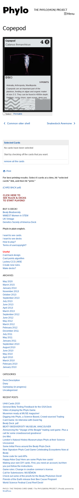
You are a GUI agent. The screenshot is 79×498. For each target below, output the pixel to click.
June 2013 (8, 304)
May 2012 (8, 321)
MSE (19, 261)
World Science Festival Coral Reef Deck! (23, 482)
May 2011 (7, 337)
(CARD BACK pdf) (12, 187)
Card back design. (12, 255)
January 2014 (10, 288)
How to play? (9, 242)
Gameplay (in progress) (14, 387)
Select (8, 114)
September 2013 (11, 298)
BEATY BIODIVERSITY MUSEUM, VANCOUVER (27, 426)
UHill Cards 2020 (11, 403)
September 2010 (11, 344)
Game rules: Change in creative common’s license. (28, 469)
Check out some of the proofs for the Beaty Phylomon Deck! (32, 476)
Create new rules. (11, 265)
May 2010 (8, 354)
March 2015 (9, 284)
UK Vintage (8, 219)
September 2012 (11, 314)
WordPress (7, 491)
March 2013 (9, 311)
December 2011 (11, 331)
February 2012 (10, 327)
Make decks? (9, 268)
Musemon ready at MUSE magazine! (21, 413)
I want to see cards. (12, 235)
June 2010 (8, 350)
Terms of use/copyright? (14, 245)
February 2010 (10, 364)
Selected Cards (12, 142)
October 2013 (9, 294)
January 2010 (10, 367)
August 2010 (9, 347)
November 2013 (11, 291)
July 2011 (7, 334)
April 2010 (8, 357)
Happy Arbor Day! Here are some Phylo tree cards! (28, 459)
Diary (5, 383)
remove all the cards (14, 161)
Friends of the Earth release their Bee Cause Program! (30, 479)
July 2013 (7, 301)
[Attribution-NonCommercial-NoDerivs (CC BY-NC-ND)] (8, 77)
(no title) (7, 436)
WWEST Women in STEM (15, 215)
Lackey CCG (9, 261)
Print (8, 171)
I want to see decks (12, 238)
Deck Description (11, 380)
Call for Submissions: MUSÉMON (19, 472)
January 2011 (9, 341)
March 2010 (9, 360)
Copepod (10, 41)
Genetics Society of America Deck (19, 222)
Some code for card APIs (15, 456)
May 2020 (8, 281)
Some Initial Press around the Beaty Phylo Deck (26, 446)
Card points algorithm (13, 258)
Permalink (17, 114)
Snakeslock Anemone (60, 123)
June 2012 (8, 317)
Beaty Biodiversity (12, 212)
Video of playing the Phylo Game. (19, 410)
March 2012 (9, 324)
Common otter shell (18, 123)
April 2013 (8, 308)
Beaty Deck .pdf (10, 423)
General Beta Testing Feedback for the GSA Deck (27, 407)
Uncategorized (10, 390)
